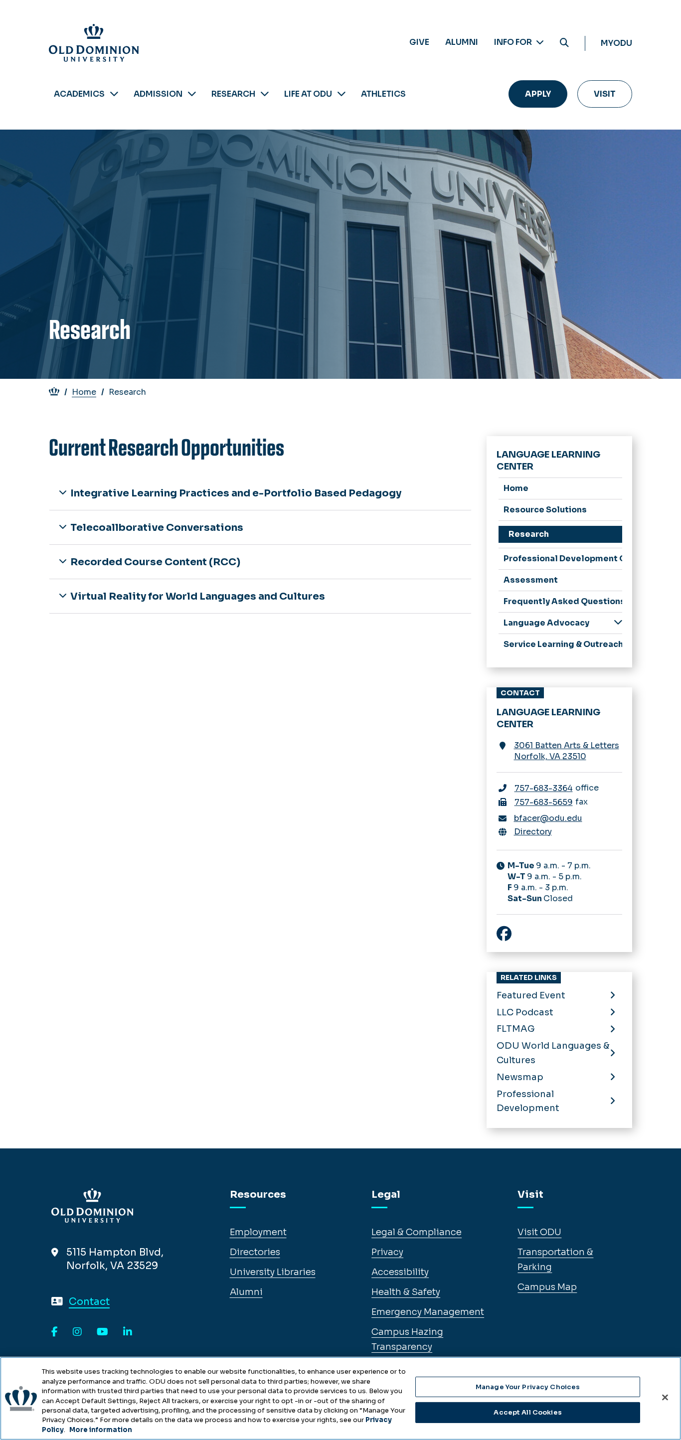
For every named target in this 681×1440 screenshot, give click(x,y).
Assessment (531, 580)
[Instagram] (77, 1332)
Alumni (461, 42)
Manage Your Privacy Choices (528, 1387)
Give (419, 42)
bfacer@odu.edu (548, 818)
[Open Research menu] (264, 94)
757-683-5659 (543, 802)
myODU (616, 43)
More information (100, 1430)
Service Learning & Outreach (563, 644)
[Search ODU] (564, 43)
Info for (513, 42)
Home (84, 392)
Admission (158, 94)
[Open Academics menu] (114, 94)
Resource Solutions (545, 509)
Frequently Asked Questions (563, 601)
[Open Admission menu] (191, 94)
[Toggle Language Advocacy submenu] (618, 622)
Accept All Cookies (527, 1412)
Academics (79, 94)
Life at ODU (308, 94)
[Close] (665, 1397)
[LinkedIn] (127, 1332)
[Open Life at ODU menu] (341, 94)
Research (233, 94)
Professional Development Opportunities (563, 558)
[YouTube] (102, 1332)
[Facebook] (54, 1332)
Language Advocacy (546, 623)
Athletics (383, 94)
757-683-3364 (543, 788)
